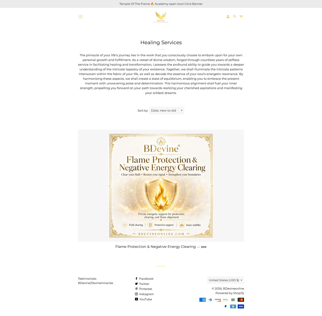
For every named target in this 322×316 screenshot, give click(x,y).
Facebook (146, 278)
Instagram (146, 294)
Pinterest (145, 289)
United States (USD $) (224, 280)
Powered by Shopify (230, 293)
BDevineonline (233, 288)
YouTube (145, 299)
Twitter (144, 284)
